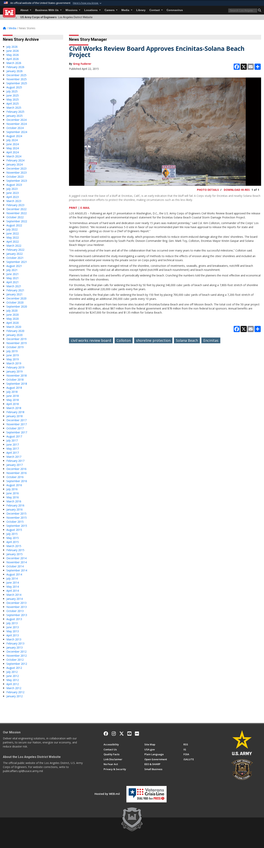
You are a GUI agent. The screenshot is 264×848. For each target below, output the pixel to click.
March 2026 (13, 63)
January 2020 (14, 335)
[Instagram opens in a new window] (114, 733)
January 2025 (14, 116)
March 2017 (13, 457)
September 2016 (16, 481)
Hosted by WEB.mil (107, 794)
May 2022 (12, 237)
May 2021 (12, 278)
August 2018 (14, 387)
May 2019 (12, 359)
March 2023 (13, 201)
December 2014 (16, 558)
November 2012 (16, 655)
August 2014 (14, 574)
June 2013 (12, 627)
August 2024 (14, 136)
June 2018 (12, 396)
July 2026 (12, 47)
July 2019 (12, 351)
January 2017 (14, 465)
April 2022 (12, 241)
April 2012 (12, 684)
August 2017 (14, 436)
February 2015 (15, 550)
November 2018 (16, 375)
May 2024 (12, 148)
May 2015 (12, 538)
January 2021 (14, 294)
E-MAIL (85, 208)
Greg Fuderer (82, 64)
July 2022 (12, 229)
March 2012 (13, 688)
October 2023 (15, 176)
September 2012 (16, 664)
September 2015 (16, 526)
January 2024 (14, 164)
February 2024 (15, 160)
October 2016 (15, 477)
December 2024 (16, 120)
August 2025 (14, 87)
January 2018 (14, 416)
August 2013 (14, 619)
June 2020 (12, 314)
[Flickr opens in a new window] (137, 733)
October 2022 (15, 217)
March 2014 (13, 595)
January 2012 (14, 696)
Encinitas (210, 340)
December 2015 (16, 513)
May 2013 (12, 631)
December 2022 (16, 209)
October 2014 (15, 566)
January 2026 (14, 71)
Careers (110, 10)
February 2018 (15, 412)
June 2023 (12, 193)
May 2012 (12, 680)
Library (141, 10)
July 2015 (12, 534)
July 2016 (12, 489)
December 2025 (16, 75)
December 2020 (16, 298)
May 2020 (12, 318)
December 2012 (16, 651)
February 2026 (15, 67)
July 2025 (12, 91)
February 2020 (15, 331)
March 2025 (13, 107)
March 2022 (13, 245)
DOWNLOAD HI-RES (237, 190)
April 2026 (12, 59)
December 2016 (16, 469)
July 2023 (12, 189)
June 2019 (12, 355)
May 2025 (12, 99)
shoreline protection (153, 340)
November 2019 (16, 343)
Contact (155, 10)
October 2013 (15, 611)
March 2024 (13, 156)
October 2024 (15, 128)
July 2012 (12, 672)
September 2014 (16, 570)
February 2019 (15, 367)
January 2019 (14, 371)
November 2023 (16, 172)
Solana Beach (187, 340)
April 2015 (12, 542)
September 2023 (16, 180)
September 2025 (16, 83)
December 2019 (16, 339)
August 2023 (14, 185)
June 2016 (12, 493)
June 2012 (12, 676)
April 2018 (12, 404)
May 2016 (12, 497)
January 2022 (14, 254)
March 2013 (13, 639)
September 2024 (16, 132)
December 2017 (16, 420)
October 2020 (15, 302)
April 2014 (12, 590)
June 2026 (12, 51)
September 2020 (16, 306)
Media (125, 10)
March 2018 (13, 408)
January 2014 (14, 599)
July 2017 (12, 440)
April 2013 (12, 635)
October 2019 (15, 347)
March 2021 (13, 286)
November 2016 (16, 473)
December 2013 (16, 603)
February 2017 (15, 461)
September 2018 (16, 383)
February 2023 (15, 205)
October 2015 (15, 521)
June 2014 (12, 582)
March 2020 (13, 327)
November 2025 (16, 79)
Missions (72, 10)
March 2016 (13, 501)
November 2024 (16, 124)
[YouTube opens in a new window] (129, 733)
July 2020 (12, 310)
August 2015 (14, 530)
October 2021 (15, 258)
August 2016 (14, 485)
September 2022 (16, 221)
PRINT (73, 208)
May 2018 (12, 400)
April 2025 (12, 103)
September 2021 (16, 262)
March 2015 (13, 546)
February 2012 (15, 692)
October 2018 (15, 379)
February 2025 (15, 111)
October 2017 (15, 428)
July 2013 (12, 623)
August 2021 (14, 266)
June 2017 (12, 444)
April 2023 (12, 197)
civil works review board (91, 340)
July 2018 (12, 392)
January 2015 (14, 554)
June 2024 (12, 144)
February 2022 (15, 249)
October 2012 (15, 659)
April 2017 (12, 452)
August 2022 (14, 225)
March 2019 (13, 363)
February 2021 (15, 290)
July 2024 (12, 140)
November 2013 (16, 607)
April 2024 (12, 152)
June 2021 (12, 274)
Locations (91, 10)
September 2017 (16, 432)
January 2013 (14, 647)
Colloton (124, 340)
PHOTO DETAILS (208, 190)
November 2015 (16, 517)
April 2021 (12, 282)
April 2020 (12, 323)
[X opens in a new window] (121, 733)
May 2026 (12, 55)
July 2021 (12, 270)
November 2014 (16, 562)
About (24, 10)
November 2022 (16, 213)
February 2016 (15, 505)
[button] (87, 3)
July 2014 (12, 578)
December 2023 (16, 168)
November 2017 (16, 424)
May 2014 (12, 586)
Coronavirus (175, 10)
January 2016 (14, 509)
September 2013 (16, 615)
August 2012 (14, 668)
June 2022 (12, 233)
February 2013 (15, 643)
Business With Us (47, 10)
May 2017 (12, 448)
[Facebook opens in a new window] (106, 733)
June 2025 (12, 95)
